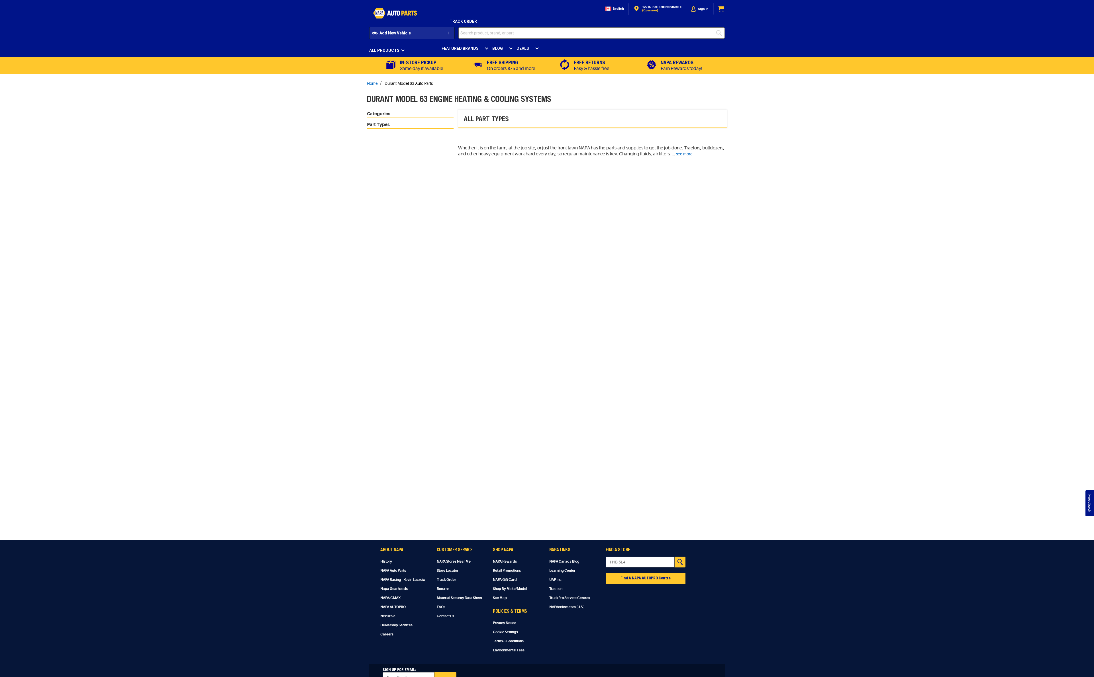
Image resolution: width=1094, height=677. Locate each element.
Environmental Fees (508, 650)
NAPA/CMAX (390, 598)
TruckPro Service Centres (569, 598)
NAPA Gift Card (505, 580)
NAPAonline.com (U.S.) (567, 607)
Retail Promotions (507, 571)
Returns (443, 589)
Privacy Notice (504, 623)
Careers (386, 634)
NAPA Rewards (505, 561)
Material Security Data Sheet (459, 598)
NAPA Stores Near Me (454, 561)
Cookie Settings (505, 632)
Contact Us (445, 616)
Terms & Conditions (508, 641)
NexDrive (387, 616)
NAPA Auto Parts (393, 571)
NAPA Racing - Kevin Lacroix (402, 580)
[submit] (720, 33)
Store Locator (447, 571)
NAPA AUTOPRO (393, 607)
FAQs (441, 607)
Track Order (463, 21)
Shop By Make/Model (510, 589)
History (386, 561)
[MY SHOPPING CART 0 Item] (721, 9)
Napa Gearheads (394, 589)
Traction (555, 589)
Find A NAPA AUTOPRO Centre (646, 577)
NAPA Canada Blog (564, 561)
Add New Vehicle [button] (395, 33)
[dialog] (700, 9)
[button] (614, 9)
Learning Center (562, 571)
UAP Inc (555, 580)
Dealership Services (396, 625)
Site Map (500, 598)
